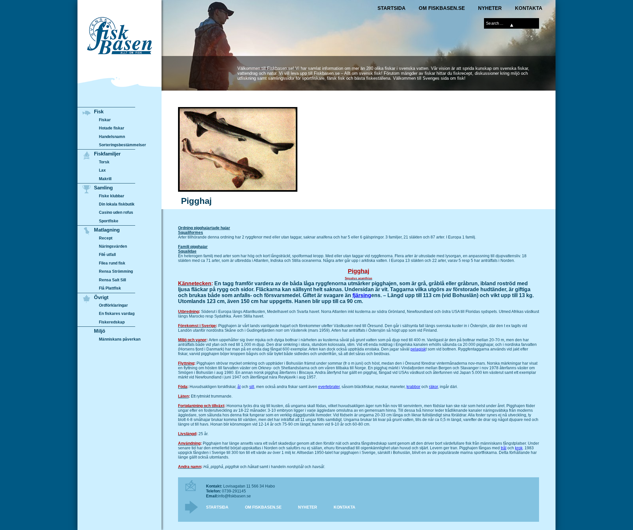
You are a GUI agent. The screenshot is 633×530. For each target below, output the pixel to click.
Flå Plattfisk (110, 288)
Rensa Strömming (116, 271)
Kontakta (528, 8)
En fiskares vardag (117, 313)
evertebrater (329, 386)
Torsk (104, 162)
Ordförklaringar (113, 305)
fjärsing (361, 295)
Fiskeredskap (112, 322)
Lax (102, 170)
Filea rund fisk (112, 263)
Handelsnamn (112, 136)
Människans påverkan (119, 339)
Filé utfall (107, 254)
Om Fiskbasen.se (442, 8)
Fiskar (105, 120)
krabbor (413, 386)
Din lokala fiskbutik (117, 204)
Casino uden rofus (116, 212)
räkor (433, 386)
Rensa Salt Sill (112, 280)
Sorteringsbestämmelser (122, 145)
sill (251, 386)
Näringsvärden (113, 246)
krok (519, 448)
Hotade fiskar (111, 128)
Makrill (105, 179)
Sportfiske (108, 221)
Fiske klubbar (111, 196)
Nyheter (490, 8)
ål (239, 386)
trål (503, 448)
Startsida (391, 8)
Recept (105, 238)
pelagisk (418, 349)
